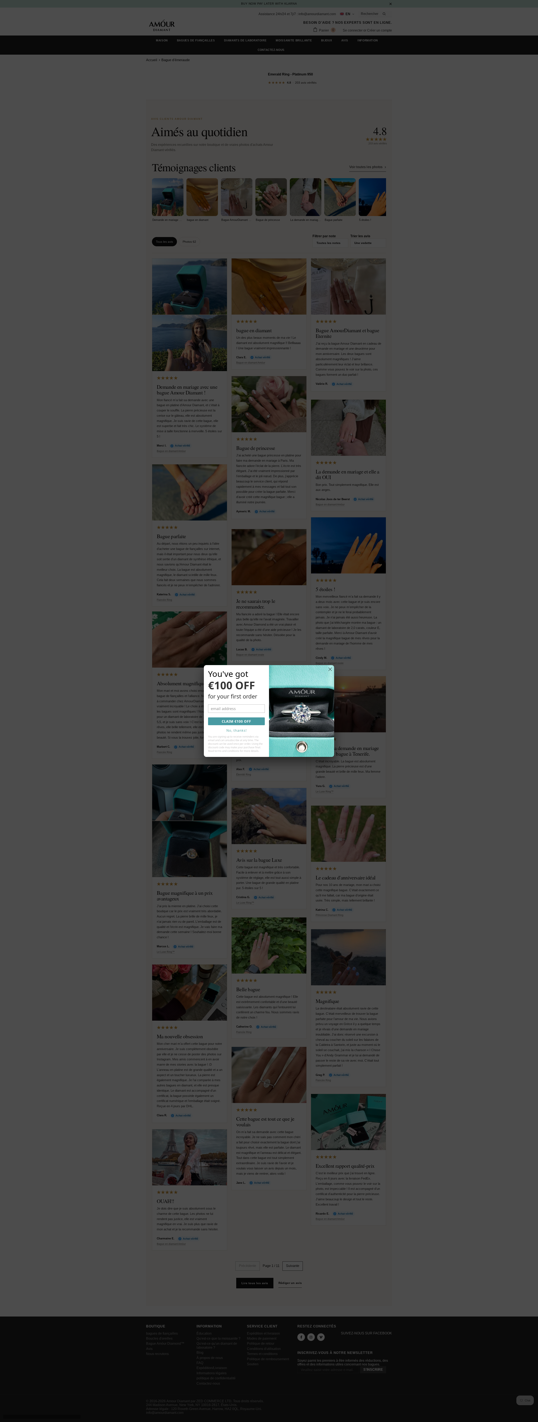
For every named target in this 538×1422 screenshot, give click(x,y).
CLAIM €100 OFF (236, 721)
